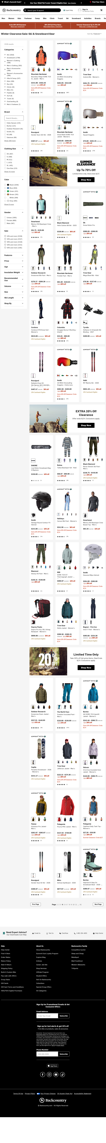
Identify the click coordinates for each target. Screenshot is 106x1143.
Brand (7, 112)
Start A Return (6, 964)
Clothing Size (10, 148)
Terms (53, 1045)
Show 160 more (10, 140)
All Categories (41, 991)
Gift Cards (4, 983)
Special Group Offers (43, 987)
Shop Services (41, 968)
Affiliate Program (42, 972)
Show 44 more (9, 171)
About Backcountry (43, 950)
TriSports (74, 968)
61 (81, 904)
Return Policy (6, 961)
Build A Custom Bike (8, 972)
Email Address (42, 1011)
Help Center (5, 950)
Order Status (5, 957)
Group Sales (5, 979)
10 (73, 904)
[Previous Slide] (24, 3)
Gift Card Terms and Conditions (12, 987)
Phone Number (42, 1050)
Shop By (7, 303)
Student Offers (41, 976)
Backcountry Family (79, 946)
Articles (39, 961)
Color (6, 179)
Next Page (98, 904)
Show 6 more (9, 204)
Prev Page (35, 904)
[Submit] (25, 10)
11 (76, 904)
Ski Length (9, 297)
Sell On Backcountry (43, 979)
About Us (39, 946)
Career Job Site (41, 964)
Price (6, 261)
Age (6, 266)
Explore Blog (41, 957)
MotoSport (75, 957)
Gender (7, 212)
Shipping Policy (6, 968)
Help (3, 946)
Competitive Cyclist (78, 950)
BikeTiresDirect (77, 961)
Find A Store (5, 953)
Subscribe (64, 1016)
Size (6, 292)
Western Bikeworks (78, 964)
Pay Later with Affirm (8, 976)
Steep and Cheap (77, 953)
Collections (40, 983)
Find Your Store (98, 2)
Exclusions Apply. (41, 1034)
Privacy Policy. (60, 1045)
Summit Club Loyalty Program (47, 953)
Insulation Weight (12, 272)
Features (8, 255)
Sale (6, 230)
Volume (7, 286)
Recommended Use (11, 279)
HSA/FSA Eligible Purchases (11, 991)
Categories (9, 49)
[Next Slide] (81, 3)
